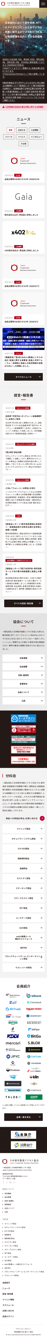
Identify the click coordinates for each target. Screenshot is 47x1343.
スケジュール (8, 1305)
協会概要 (23, 666)
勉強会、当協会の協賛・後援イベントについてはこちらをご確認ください (23, 97)
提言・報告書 (7, 1293)
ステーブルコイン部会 (23, 898)
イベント (21, 137)
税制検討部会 (23, 858)
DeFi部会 (23, 927)
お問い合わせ (8, 1310)
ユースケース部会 (23, 917)
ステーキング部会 (23, 888)
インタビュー (36, 137)
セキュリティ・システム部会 (24, 838)
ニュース (6, 1288)
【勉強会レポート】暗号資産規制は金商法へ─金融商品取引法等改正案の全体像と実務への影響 (23, 88)
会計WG (23, 947)
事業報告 (23, 683)
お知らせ (21, 130)
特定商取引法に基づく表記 (23, 1332)
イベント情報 (8, 1299)
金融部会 (23, 868)
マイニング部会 (23, 828)
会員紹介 (6, 1282)
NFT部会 (23, 908)
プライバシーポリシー (23, 1329)
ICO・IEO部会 (23, 848)
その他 (23, 144)
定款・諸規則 (23, 675)
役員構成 (23, 658)
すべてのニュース (24, 376)
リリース (8, 137)
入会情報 (34, 130)
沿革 (23, 700)
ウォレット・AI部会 (23, 967)
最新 (10, 130)
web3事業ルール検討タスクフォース (23, 937)
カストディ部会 (23, 878)
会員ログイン (8, 1316)
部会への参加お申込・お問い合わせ (22, 818)
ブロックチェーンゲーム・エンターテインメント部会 (23, 957)
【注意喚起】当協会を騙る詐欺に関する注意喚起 (24, 106)
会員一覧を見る (23, 1117)
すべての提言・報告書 (23, 603)
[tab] (10, 129)
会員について (23, 692)
